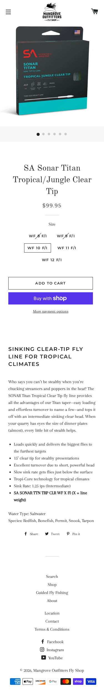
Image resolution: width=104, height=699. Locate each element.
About (52, 600)
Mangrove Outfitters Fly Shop (58, 670)
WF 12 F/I (52, 260)
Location (52, 613)
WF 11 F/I (67, 248)
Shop (52, 584)
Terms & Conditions (52, 629)
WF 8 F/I (38, 236)
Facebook (55, 641)
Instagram (54, 649)
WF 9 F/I (66, 236)
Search (52, 576)
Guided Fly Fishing (52, 592)
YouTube (55, 657)
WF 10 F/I (37, 248)
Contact (52, 621)
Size (52, 224)
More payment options (51, 311)
